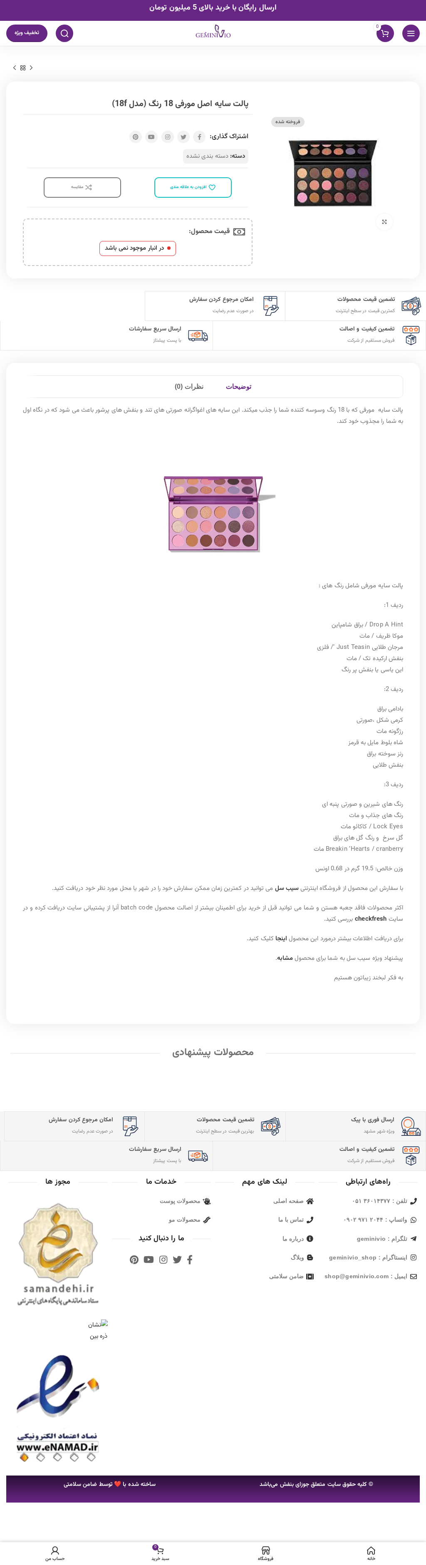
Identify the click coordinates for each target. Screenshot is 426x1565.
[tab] (238, 386)
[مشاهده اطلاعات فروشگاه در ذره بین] (95, 1331)
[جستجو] (64, 33)
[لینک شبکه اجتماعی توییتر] (183, 137)
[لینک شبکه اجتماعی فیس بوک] (199, 137)
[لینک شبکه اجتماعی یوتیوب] (151, 137)
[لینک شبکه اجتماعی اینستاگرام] (167, 137)
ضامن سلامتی (80, 1484)
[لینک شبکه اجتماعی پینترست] (135, 137)
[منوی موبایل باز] (411, 33)
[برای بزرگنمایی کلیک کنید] (384, 222)
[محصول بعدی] (14, 68)
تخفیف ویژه (27, 33)
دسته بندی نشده (207, 156)
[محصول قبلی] (31, 68)
